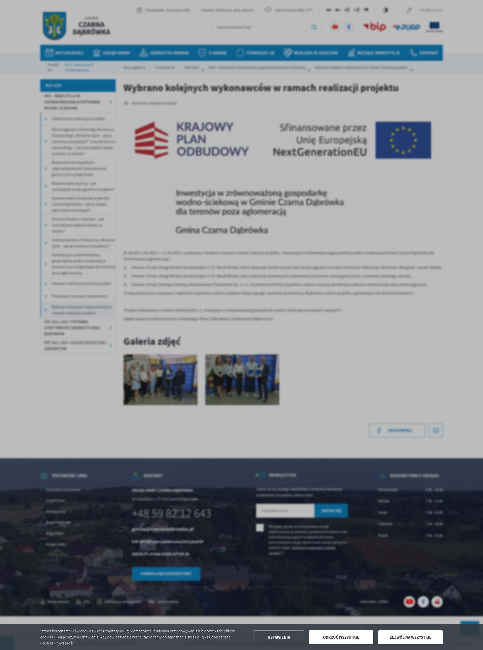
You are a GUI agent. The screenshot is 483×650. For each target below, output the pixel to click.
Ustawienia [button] (279, 637)
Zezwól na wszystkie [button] (410, 637)
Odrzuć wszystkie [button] (341, 637)
